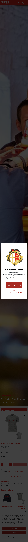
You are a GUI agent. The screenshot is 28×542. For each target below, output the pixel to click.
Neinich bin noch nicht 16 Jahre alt (14, 291)
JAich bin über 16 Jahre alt (14, 285)
